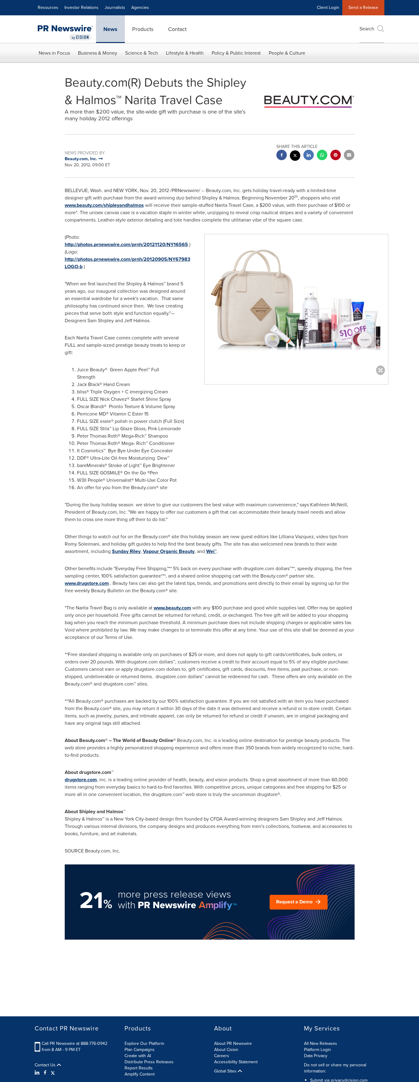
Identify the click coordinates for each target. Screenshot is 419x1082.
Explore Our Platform (144, 1043)
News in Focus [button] (54, 52)
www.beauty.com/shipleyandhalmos (104, 205)
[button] (296, 303)
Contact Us (46, 1065)
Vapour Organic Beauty (168, 551)
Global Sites (226, 1071)
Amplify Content (140, 1074)
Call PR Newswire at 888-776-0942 (74, 1043)
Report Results (139, 1068)
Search (366, 28)
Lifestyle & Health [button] (185, 52)
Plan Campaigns (140, 1049)
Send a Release (363, 7)
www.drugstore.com (87, 583)
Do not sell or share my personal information (335, 1068)
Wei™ (211, 551)
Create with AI (138, 1056)
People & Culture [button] (287, 52)
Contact (177, 29)
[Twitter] (52, 1073)
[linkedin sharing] (308, 156)
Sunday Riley (126, 551)
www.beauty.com (172, 607)
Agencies (140, 7)
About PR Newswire (233, 1043)
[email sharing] (349, 156)
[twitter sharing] (295, 156)
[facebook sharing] (281, 156)
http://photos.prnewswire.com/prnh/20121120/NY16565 (126, 244)
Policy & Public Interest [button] (236, 52)
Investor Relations (81, 7)
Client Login (328, 7)
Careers (221, 1056)
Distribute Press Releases (149, 1062)
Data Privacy (315, 1056)
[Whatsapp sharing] (322, 156)
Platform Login (317, 1049)
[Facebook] (45, 1073)
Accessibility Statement (236, 1062)
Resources (48, 7)
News (110, 29)
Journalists (115, 7)
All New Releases (320, 1043)
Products (142, 29)
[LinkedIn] (38, 1073)
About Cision (226, 1049)
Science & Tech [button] (141, 52)
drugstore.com (81, 779)
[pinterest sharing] (335, 156)
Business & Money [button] (97, 52)
